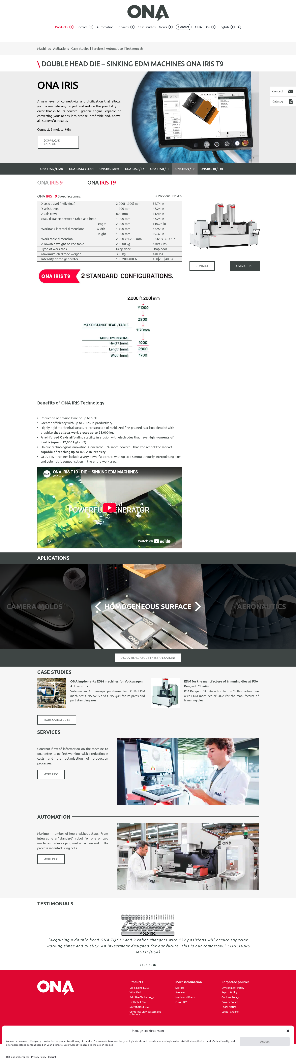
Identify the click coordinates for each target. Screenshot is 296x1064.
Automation (114, 48)
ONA (50, 182)
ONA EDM (181, 1002)
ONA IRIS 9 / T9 (185, 169)
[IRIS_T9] (109, 263)
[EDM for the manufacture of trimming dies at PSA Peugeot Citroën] (165, 693)
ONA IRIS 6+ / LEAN (81, 169)
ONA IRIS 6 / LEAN (51, 169)
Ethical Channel (230, 1011)
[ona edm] (148, 13)
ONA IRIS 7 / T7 (134, 169)
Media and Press (185, 997)
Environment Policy (232, 987)
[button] (288, 1031)
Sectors (179, 987)
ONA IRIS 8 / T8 (159, 169)
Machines (44, 48)
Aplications (61, 48)
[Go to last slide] (98, 606)
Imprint (52, 1057)
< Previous (162, 196)
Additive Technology (141, 997)
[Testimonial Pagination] (141, 965)
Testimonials (134, 48)
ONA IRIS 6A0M (109, 169)
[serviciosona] (188, 739)
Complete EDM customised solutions (145, 1013)
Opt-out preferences (17, 1057)
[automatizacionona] (188, 824)
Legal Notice (228, 1006)
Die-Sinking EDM (139, 987)
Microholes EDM (139, 1006)
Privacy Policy (38, 1057)
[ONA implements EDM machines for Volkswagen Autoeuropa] (51, 693)
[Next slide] (197, 606)
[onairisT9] (224, 188)
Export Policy (229, 992)
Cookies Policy (230, 997)
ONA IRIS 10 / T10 (212, 169)
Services (97, 48)
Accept (264, 1041)
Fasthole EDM (137, 1002)
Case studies (80, 48)
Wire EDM (135, 992)
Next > (177, 196)
